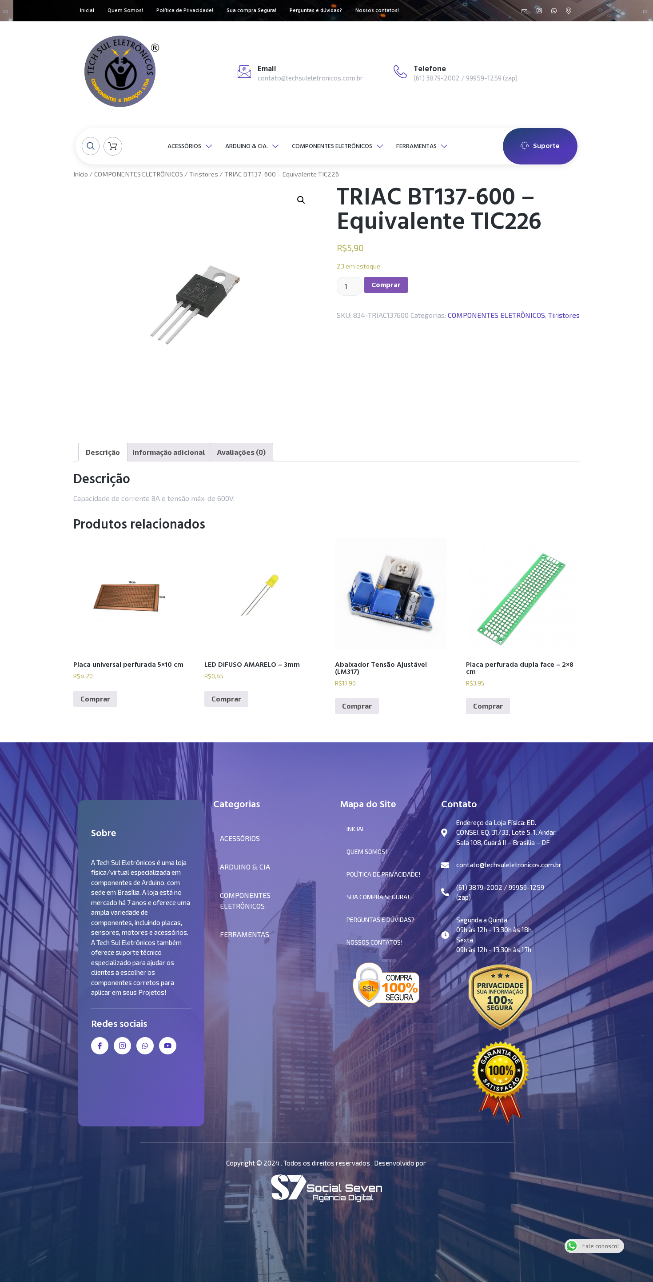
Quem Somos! (125, 10)
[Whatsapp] (554, 10)
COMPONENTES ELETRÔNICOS (332, 146)
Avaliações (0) (241, 452)
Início (80, 174)
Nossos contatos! (377, 10)
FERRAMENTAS (416, 146)
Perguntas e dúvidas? (316, 10)
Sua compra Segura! (251, 10)
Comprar (386, 285)
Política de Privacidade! (184, 10)
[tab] (102, 452)
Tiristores (203, 174)
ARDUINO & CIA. (246, 146)
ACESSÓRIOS (184, 146)
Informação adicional (168, 452)
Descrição (103, 452)
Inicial (87, 10)
